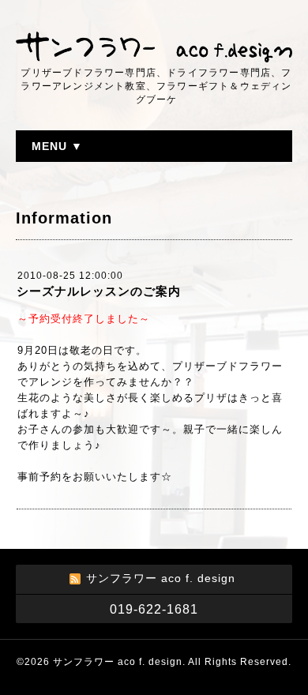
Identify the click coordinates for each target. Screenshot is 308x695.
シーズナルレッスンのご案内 (99, 291)
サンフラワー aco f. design (117, 661)
